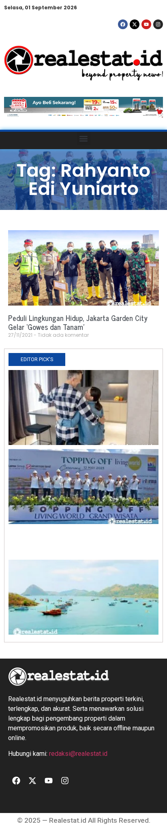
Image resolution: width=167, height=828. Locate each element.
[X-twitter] (134, 24)
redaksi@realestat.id (78, 753)
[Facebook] (123, 24)
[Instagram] (158, 24)
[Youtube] (146, 24)
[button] (83, 138)
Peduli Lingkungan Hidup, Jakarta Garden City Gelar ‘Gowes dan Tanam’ (78, 322)
